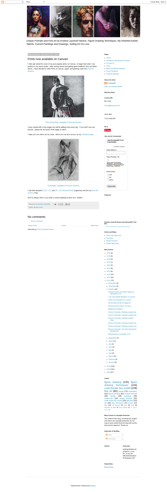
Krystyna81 (111, 83)
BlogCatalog (108, 467)
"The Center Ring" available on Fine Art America (63, 122)
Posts (109, 435)
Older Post (94, 226)
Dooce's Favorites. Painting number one (122, 326)
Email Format (111, 171)
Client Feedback (112, 71)
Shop (108, 66)
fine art (108, 391)
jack (125, 405)
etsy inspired (123, 407)
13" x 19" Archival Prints (64, 190)
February (112, 359)
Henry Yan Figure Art (113, 235)
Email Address (112, 150)
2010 (109, 366)
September (113, 338)
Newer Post (32, 226)
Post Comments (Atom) (45, 229)
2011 (109, 280)
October (112, 289)
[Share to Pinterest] (69, 204)
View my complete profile (113, 86)
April (110, 353)
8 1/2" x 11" (47, 190)
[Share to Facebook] (66, 204)
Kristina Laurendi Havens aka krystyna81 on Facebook (118, 226)
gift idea (36, 207)
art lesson (116, 405)
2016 (109, 265)
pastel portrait (126, 398)
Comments (111, 439)
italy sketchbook (118, 403)
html (110, 174)
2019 (109, 256)
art (105, 403)
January (112, 362)
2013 (109, 274)
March (111, 356)
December (112, 283)
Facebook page (87, 134)
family (113, 396)
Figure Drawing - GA (113, 157)
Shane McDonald (112, 243)
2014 (109, 271)
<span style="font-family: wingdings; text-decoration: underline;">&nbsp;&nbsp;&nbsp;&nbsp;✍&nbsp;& (115, 164)
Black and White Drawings (115, 68)
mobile (111, 180)
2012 (109, 277)
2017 (109, 262)
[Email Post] (54, 204)
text (110, 177)
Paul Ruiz (109, 238)
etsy (105, 405)
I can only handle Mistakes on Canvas (121, 297)
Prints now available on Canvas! (119, 300)
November (112, 286)
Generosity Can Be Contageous (119, 303)
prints (41, 207)
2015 (109, 268)
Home (64, 226)
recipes (130, 403)
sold (132, 405)
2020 (109, 253)
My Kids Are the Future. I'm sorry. (119, 306)
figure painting (114, 394)
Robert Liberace (112, 241)
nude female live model (117, 388)
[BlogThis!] (61, 204)
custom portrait (131, 394)
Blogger (93, 486)
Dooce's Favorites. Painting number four (122, 315)
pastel (121, 391)
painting (127, 396)
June (110, 347)
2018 (109, 259)
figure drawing (112, 382)
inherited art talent (110, 407)
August (111, 341)
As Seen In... (110, 63)
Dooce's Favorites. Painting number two (122, 323)
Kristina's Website (112, 74)
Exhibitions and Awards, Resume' (118, 61)
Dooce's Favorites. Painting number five (122, 312)
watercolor (108, 398)
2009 (109, 369)
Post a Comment (37, 221)
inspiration (133, 391)
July (110, 344)
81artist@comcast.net (112, 105)
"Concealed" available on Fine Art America (63, 186)
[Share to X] (64, 204)
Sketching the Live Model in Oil (119, 334)
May (110, 350)
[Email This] (59, 204)
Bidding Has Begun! (115, 309)
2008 (109, 372)
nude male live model (113, 400)
